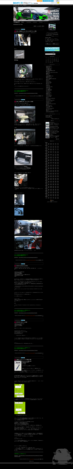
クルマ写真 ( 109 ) (49, 69)
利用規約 (51, 201)
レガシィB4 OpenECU (38, 315)
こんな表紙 (28, 365)
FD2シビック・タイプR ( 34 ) (50, 98)
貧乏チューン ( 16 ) (49, 77)
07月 (46, 155)
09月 (51, 149)
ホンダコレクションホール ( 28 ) (51, 103)
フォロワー (55, 43)
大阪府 (50, 37)
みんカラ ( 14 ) (48, 81)
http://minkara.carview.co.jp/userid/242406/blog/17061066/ (28, 350)
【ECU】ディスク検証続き (18, 273)
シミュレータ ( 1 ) (48, 94)
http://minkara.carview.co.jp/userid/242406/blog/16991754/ (28, 257)
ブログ (22, 6)
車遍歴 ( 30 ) (48, 73)
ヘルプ (48, 201)
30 (50, 62)
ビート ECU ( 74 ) (49, 90)
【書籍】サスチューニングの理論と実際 (23, 359)
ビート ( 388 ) (48, 88)
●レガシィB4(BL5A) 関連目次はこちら (20, 91)
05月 (55, 159)
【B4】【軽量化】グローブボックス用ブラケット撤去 (26, 31)
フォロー (49, 43)
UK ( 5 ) (47, 97)
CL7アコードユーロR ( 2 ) (50, 111)
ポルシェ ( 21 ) (48, 99)
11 (54, 59)
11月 (55, 152)
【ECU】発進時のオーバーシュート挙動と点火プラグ (22, 274)
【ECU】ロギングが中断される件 (19, 323)
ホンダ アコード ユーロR (54, 126)
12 (56, 59)
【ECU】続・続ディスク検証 (18, 275)
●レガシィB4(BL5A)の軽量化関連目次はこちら (21, 90)
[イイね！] (22, 29)
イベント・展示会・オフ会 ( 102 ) (51, 78)
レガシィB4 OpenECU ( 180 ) (50, 70)
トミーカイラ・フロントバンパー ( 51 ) (52, 72)
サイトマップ (55, 201)
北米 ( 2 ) (47, 104)
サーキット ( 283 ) (49, 82)
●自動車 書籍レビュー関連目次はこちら (20, 453)
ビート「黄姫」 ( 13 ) (49, 106)
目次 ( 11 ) (47, 74)
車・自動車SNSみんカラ (17, 6)
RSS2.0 (52, 200)
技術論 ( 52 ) (48, 76)
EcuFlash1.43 (20, 283)
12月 (58, 152)
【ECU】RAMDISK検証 (18, 272)
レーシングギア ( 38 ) (49, 86)
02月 (48, 143)
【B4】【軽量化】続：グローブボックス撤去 (24, 101)
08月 (48, 155)
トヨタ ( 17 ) (48, 107)
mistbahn (46, 37)
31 (52, 62)
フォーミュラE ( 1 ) (49, 95)
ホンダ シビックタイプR (53, 130)
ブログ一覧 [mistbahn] (27, 6)
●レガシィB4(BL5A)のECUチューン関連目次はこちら (22, 310)
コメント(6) (27, 315)
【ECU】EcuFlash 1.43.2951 (22, 265)
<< (50, 56)
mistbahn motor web (49, 115)
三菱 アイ (51, 134)
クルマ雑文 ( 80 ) (48, 68)
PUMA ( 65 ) (48, 85)
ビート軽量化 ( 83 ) (49, 89)
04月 (53, 159)
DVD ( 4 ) (47, 80)
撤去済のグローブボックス (18, 32)
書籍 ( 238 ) (48, 71)
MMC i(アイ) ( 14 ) (49, 105)
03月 (51, 143)
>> (53, 56)
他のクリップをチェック (55, 118)
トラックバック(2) (32, 315)
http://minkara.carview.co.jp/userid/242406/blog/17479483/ (28, 93)
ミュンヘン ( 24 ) (48, 96)
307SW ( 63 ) (48, 87)
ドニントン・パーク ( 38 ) (50, 108)
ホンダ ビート (52, 122)
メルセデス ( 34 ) (48, 102)
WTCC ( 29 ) (48, 79)
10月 (53, 149)
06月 (58, 154)
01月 (46, 143)
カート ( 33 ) (48, 91)
